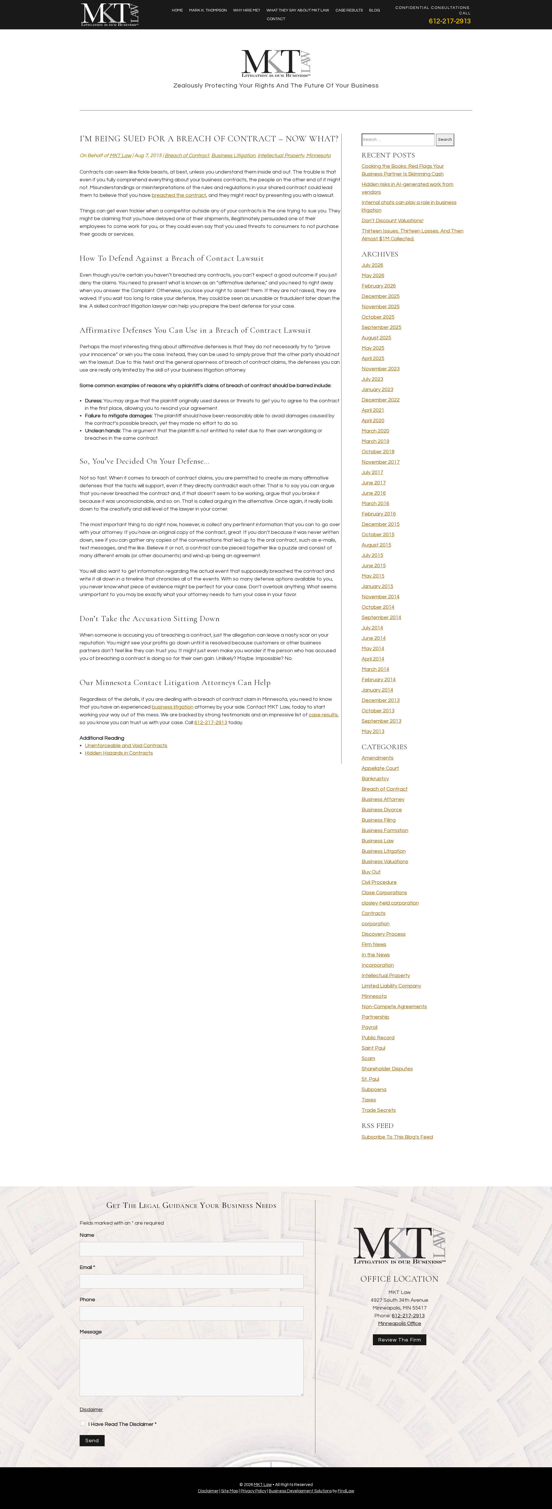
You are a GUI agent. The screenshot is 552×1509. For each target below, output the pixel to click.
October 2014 (378, 607)
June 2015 (374, 565)
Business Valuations (385, 861)
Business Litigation (233, 155)
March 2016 (375, 503)
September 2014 (381, 617)
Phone (87, 1299)
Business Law (378, 841)
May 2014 (373, 648)
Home (177, 10)
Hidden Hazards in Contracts (119, 753)
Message (91, 1332)
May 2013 (373, 731)
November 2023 (381, 369)
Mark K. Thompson (208, 10)
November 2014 (381, 597)
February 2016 (379, 514)
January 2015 (377, 586)
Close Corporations (384, 892)
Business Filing (379, 820)
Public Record (378, 1037)
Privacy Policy (253, 1491)
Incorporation (378, 965)
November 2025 (381, 306)
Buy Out (371, 872)
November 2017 (381, 462)
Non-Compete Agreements (394, 1006)
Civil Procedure (379, 882)
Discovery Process (384, 934)
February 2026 (379, 286)
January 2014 (377, 690)
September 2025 (381, 327)
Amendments (378, 758)
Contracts (374, 913)
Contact (276, 19)
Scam (368, 1058)
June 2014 (374, 638)
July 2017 (372, 472)
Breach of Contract (187, 155)
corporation (376, 923)
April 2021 (373, 410)
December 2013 (381, 700)
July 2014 (372, 628)
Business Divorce (382, 809)
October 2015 (378, 534)
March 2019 (375, 441)
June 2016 (374, 493)
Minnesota (318, 155)
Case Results (349, 10)
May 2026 (373, 275)
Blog (374, 10)
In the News (376, 955)
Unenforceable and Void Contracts (126, 745)
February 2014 (379, 679)
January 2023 (377, 389)
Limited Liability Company (391, 986)
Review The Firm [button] (399, 1340)
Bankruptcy (375, 778)
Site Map (229, 1491)
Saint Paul (373, 1048)
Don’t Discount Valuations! (392, 220)
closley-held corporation (390, 903)
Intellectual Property (281, 155)
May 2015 (373, 576)
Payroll (369, 1027)
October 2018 (378, 451)
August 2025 (376, 337)
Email (87, 1267)
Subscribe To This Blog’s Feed (397, 1137)
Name (87, 1235)
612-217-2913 (450, 21)
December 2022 (381, 400)
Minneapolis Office (399, 1323)
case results (323, 715)
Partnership (375, 1017)
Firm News (374, 944)
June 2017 (374, 483)
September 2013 (381, 721)
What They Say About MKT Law (298, 10)
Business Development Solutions (300, 1491)
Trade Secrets (379, 1110)
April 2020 (373, 420)
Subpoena (374, 1089)
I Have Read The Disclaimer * (122, 1424)
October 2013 (378, 710)
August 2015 (376, 545)
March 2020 (375, 431)
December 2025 (381, 296)
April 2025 (373, 358)
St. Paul (370, 1079)
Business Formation (385, 830)
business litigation (172, 707)
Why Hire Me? (246, 10)
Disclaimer (91, 1409)
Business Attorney (383, 799)
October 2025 (378, 317)
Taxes (369, 1100)
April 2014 (373, 659)
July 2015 (372, 555)
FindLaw (346, 1491)
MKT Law (120, 155)
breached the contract (179, 195)
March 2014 (375, 669)
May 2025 (373, 348)
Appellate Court (380, 768)
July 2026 (372, 265)
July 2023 (372, 379)
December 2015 (381, 524)
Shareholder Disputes (387, 1069)
